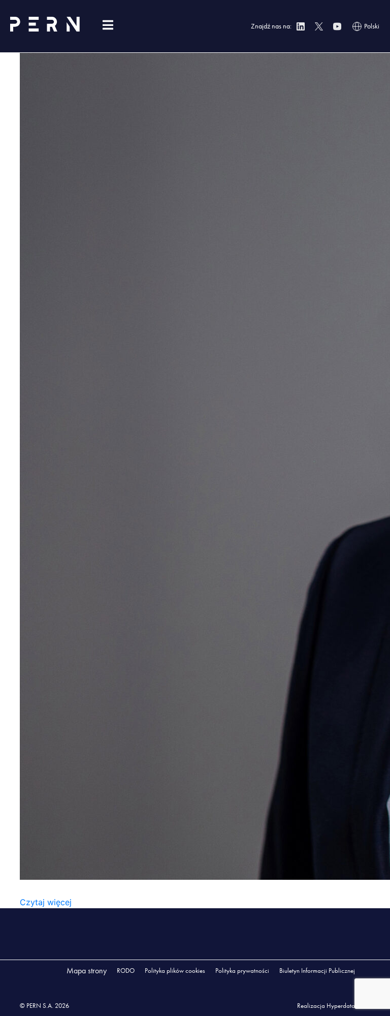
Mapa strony (87, 970)
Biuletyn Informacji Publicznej (317, 970)
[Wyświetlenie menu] (107, 25)
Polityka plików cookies (175, 970)
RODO (126, 970)
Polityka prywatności (242, 970)
